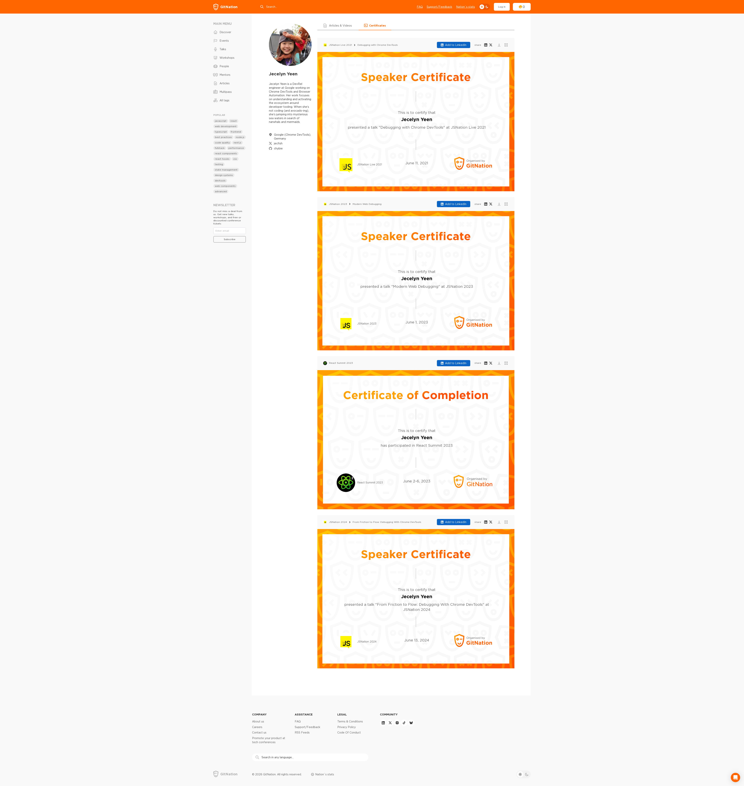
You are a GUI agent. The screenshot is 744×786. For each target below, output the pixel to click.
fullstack (220, 148)
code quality (222, 142)
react (233, 121)
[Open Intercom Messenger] (735, 777)
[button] (338, 25)
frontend (236, 131)
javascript (220, 121)
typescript (221, 131)
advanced (221, 191)
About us (258, 721)
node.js (240, 137)
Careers (257, 727)
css (235, 159)
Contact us (259, 732)
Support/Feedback (439, 6)
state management (226, 169)
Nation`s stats (465, 6)
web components (225, 186)
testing (219, 164)
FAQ (420, 6)
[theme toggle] (484, 7)
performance (236, 148)
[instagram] (397, 723)
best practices (223, 137)
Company (259, 714)
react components (226, 153)
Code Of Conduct (349, 732)
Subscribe (229, 239)
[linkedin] (383, 723)
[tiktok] (404, 723)
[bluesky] (411, 723)
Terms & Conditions (350, 721)
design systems (224, 175)
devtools (220, 180)
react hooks (222, 159)
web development (226, 126)
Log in (501, 6)
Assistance (304, 714)
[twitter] (390, 723)
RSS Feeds (302, 732)
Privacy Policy (346, 727)
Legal (342, 714)
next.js (237, 142)
